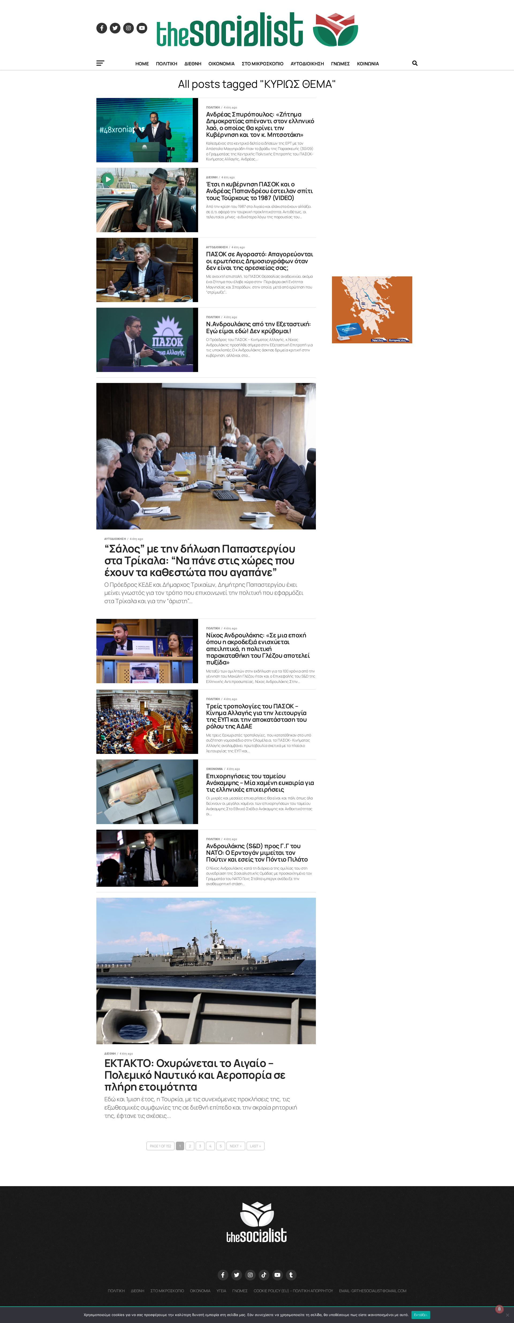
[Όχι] (507, 1315)
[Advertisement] (375, 385)
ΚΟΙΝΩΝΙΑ (368, 64)
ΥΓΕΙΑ (221, 1290)
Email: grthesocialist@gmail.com (372, 1290)
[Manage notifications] (499, 1309)
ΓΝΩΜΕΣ (340, 64)
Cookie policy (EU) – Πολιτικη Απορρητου (293, 1290)
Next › (236, 1146)
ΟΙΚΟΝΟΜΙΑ (222, 64)
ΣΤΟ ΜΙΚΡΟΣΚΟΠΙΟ (263, 64)
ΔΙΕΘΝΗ (192, 64)
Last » (255, 1146)
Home (142, 64)
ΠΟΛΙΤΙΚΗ (166, 64)
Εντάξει (421, 1314)
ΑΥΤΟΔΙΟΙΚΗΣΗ (307, 64)
